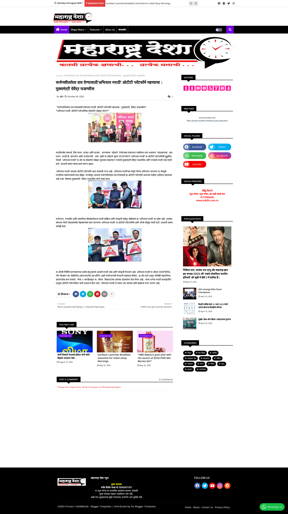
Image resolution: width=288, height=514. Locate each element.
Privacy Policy (222, 507)
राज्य (202, 363)
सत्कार (189, 369)
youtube (197, 164)
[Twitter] (83, 294)
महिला (218, 358)
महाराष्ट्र (206, 358)
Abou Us (110, 29)
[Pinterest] (97, 294)
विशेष (212, 363)
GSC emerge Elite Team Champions (210, 291)
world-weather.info (207, 118)
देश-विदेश (201, 352)
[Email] (104, 294)
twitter (222, 146)
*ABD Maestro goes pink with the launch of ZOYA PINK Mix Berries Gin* (154, 358)
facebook (197, 146)
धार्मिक (214, 352)
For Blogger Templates (143, 506)
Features (95, 29)
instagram (222, 155)
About (196, 507)
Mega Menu (77, 29)
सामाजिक (202, 369)
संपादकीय (122, 29)
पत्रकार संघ (191, 358)
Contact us (207, 507)
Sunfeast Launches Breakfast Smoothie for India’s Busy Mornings (138, 3)
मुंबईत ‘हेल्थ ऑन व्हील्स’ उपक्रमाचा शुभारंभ (214, 319)
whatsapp (197, 155)
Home (63, 29)
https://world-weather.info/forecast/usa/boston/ (207, 121)
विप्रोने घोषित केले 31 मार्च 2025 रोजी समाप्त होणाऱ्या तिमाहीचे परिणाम (213, 306)
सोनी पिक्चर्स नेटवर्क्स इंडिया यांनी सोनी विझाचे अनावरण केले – (74, 356)
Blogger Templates (101, 506)
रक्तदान (190, 363)
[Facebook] (76, 294)
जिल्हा (189, 352)
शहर (222, 363)
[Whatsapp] (90, 294)
